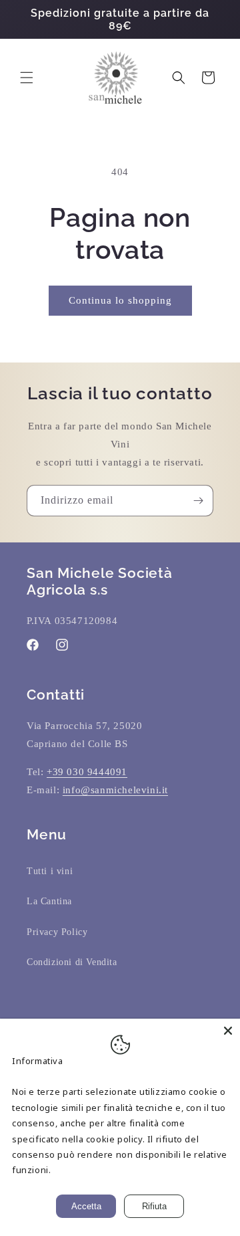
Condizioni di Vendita (72, 962)
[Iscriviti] (198, 500)
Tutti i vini (50, 871)
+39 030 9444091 (87, 771)
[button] (26, 77)
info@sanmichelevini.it (115, 790)
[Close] (228, 1030)
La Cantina (49, 901)
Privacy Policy (57, 932)
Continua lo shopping (120, 300)
